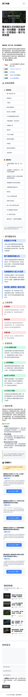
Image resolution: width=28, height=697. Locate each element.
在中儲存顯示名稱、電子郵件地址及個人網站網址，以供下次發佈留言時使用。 (15, 680)
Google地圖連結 (14, 78)
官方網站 (12, 72)
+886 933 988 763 (15, 69)
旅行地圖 (5, 4)
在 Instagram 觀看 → (14, 491)
